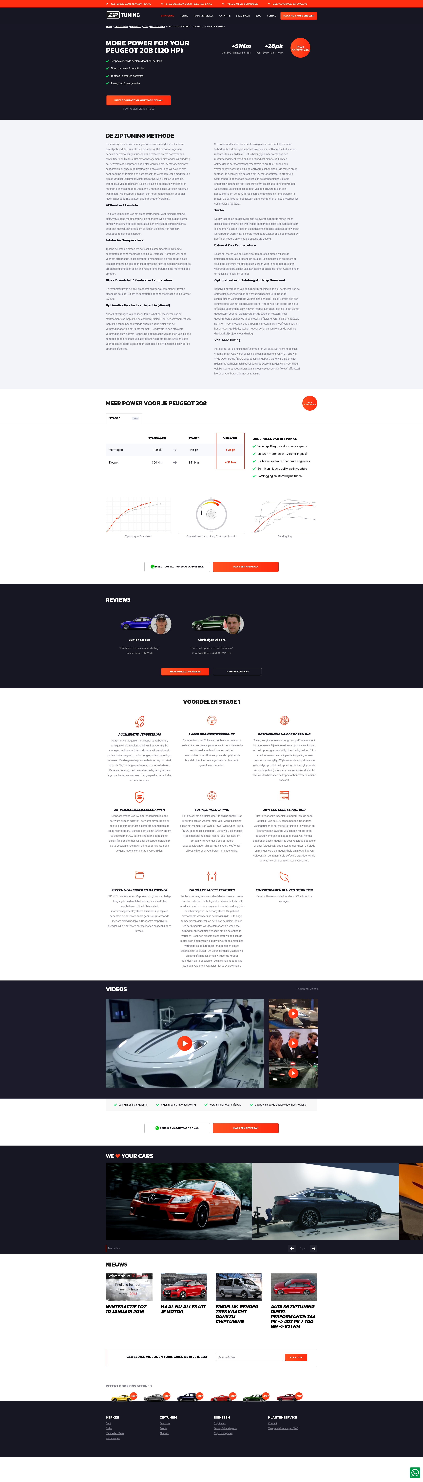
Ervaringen (243, 15)
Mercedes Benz (115, 1433)
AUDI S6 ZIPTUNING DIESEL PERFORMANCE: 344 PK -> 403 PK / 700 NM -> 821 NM (293, 1316)
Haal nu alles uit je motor (183, 1309)
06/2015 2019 (157, 26)
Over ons (165, 1423)
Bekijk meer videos (307, 989)
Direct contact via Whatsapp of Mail (138, 100)
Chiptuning (167, 15)
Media (163, 1428)
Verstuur (296, 1357)
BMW (109, 1428)
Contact (272, 15)
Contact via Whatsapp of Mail (179, 1128)
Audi (108, 1423)
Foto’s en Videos (204, 15)
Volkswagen (113, 1438)
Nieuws (164, 1433)
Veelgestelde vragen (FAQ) (283, 1428)
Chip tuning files (223, 1433)
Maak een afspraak (245, 566)
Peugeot (135, 26)
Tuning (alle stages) (225, 1428)
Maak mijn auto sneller (298, 16)
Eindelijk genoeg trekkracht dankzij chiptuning (237, 1314)
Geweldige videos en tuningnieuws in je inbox (166, 1357)
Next (313, 1248)
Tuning (184, 15)
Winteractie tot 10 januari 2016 (126, 1309)
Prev (292, 1248)
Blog (258, 15)
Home (109, 26)
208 (145, 26)
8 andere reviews (238, 671)
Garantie (225, 15)
